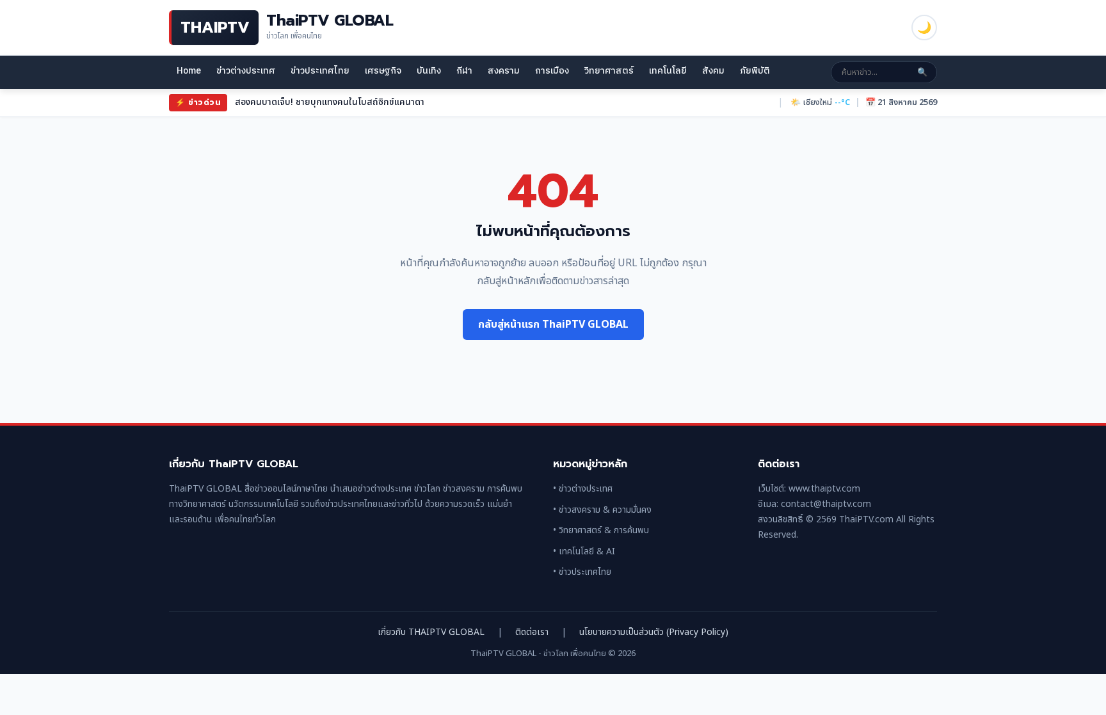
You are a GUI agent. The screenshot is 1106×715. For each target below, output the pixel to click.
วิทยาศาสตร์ (609, 70)
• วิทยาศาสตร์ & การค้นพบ (601, 530)
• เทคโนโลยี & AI (584, 551)
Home (189, 70)
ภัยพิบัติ (755, 70)
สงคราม (504, 70)
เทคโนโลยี (668, 70)
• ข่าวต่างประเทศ (583, 488)
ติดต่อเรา (532, 632)
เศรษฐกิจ (383, 70)
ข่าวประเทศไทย (320, 70)
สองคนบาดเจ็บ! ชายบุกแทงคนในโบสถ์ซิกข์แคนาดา (329, 102)
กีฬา (464, 70)
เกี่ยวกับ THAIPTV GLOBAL (431, 632)
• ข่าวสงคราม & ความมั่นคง (602, 510)
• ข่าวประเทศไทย (582, 572)
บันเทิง (429, 70)
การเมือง (552, 70)
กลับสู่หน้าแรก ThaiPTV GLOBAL (553, 324)
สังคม (713, 70)
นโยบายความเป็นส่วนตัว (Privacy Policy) (653, 632)
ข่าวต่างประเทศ (245, 70)
